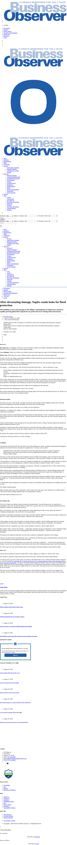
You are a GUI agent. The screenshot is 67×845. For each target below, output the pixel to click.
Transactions (10, 199)
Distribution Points (8, 801)
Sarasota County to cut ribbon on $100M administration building (16, 626)
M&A (5, 163)
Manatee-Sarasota (12, 169)
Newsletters (6, 28)
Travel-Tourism (11, 192)
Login (5, 37)
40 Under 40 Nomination (10, 33)
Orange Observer (8, 817)
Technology (10, 191)
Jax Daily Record (8, 816)
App (4, 787)
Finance (9, 181)
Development (10, 180)
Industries (6, 174)
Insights (5, 194)
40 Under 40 (10, 200)
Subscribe (6, 36)
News (5, 158)
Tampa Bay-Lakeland (13, 167)
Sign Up (15, 655)
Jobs (4, 803)
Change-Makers (11, 208)
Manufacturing (11, 186)
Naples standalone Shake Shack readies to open (11, 607)
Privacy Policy (7, 804)
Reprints (9, 210)
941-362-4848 (12, 757)
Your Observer (7, 814)
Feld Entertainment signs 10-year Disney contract (12, 616)
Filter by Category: (19, 216)
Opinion (9, 205)
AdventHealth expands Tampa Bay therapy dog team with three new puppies (18, 636)
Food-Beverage (11, 183)
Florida (9, 172)
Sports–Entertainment (13, 189)
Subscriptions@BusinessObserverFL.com (15, 758)
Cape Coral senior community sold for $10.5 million (11, 712)
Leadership (6, 164)
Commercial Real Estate (13, 177)
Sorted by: (3, 216)
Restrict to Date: (43, 216)
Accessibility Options (9, 808)
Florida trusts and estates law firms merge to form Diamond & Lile (14, 722)
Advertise (6, 800)
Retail (8, 188)
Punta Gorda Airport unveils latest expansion (9, 692)
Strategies (6, 160)
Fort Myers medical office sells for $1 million (9, 682)
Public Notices (7, 31)
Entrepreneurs (7, 161)
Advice (9, 197)
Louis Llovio (9, 316)
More (4, 196)
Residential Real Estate (13, 178)
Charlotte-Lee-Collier (13, 171)
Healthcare (10, 185)
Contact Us (6, 798)
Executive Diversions (13, 206)
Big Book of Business (13, 202)
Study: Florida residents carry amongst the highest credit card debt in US (15, 702)
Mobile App (6, 34)
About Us (6, 797)
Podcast (5, 29)
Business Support (12, 175)
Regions (5, 166)
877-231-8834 (12, 760)
